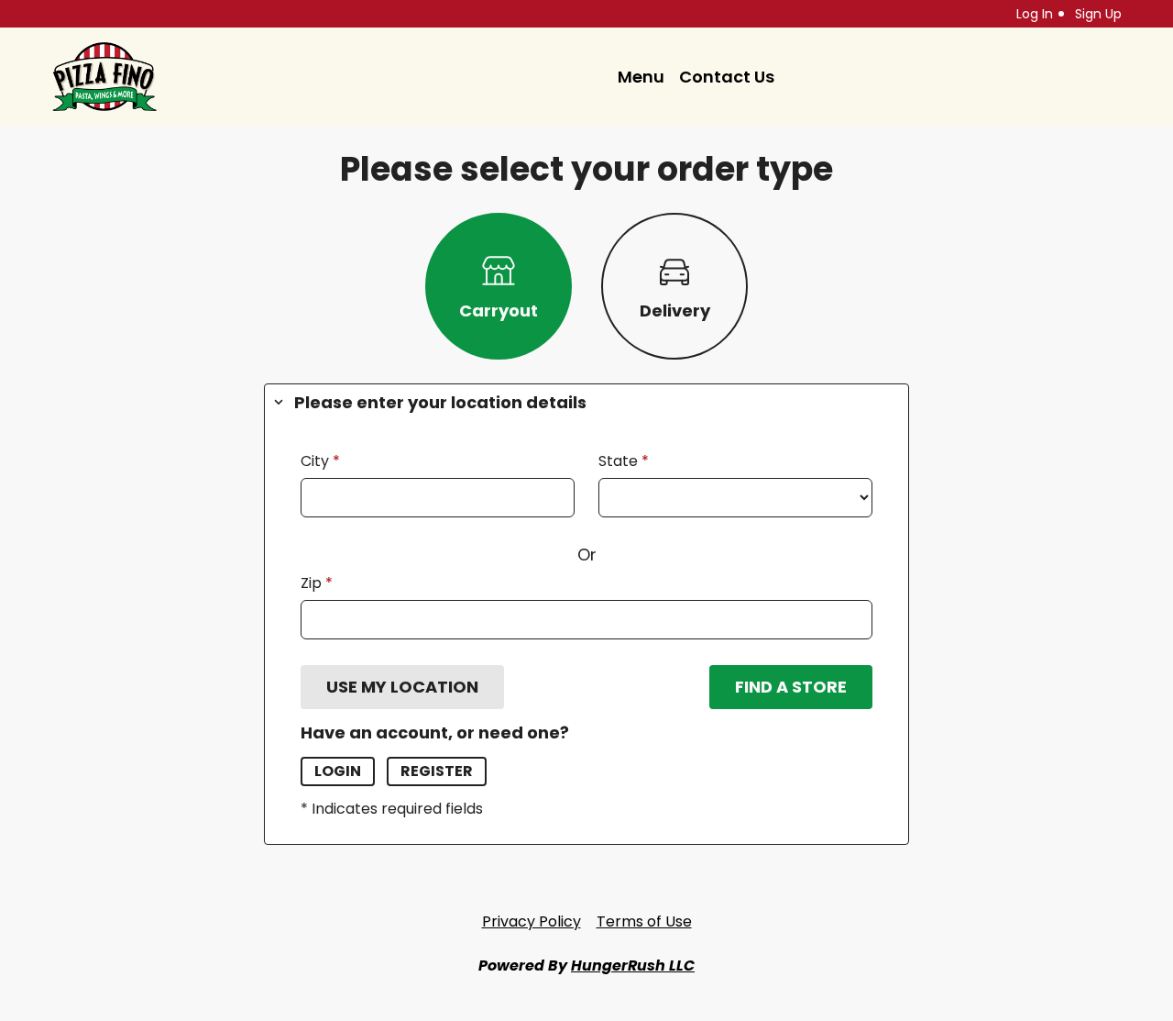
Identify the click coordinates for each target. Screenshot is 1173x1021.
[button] (402, 687)
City (317, 461)
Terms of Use (644, 921)
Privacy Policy (531, 921)
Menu (641, 76)
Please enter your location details (440, 402)
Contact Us (726, 76)
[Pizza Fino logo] (105, 76)
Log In (1034, 14)
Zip (313, 583)
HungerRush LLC (633, 965)
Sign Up (1098, 14)
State (619, 461)
